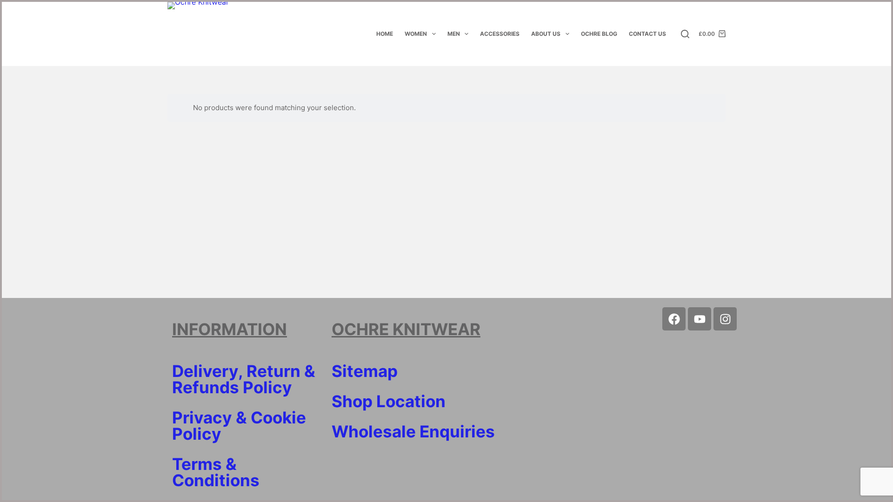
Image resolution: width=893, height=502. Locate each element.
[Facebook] (674, 318)
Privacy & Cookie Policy (239, 425)
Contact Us (647, 33)
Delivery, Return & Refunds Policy (243, 379)
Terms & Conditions (216, 472)
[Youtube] (699, 318)
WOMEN (416, 33)
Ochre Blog (599, 33)
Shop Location (389, 401)
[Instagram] (725, 318)
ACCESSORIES (500, 33)
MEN (453, 33)
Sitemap (365, 371)
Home (384, 33)
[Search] (685, 34)
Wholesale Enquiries (413, 431)
